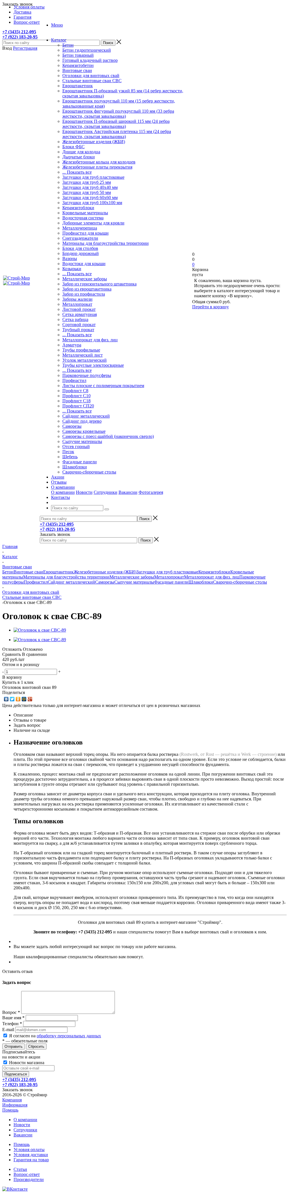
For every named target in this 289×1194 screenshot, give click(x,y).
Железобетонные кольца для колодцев (98, 162)
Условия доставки (31, 1154)
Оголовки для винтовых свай (90, 75)
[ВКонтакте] (6, 699)
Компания (12, 1099)
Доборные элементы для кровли (93, 223)
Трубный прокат (78, 329)
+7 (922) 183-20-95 (20, 36)
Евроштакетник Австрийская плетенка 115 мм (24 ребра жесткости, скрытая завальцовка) (116, 134)
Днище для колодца (81, 151)
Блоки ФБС (73, 146)
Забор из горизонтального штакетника (99, 283)
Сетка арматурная (79, 314)
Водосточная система (83, 217)
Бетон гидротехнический (86, 50)
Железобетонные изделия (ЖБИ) (93, 141)
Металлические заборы (84, 278)
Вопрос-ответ (27, 1174)
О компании (63, 492)
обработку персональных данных (69, 1035)
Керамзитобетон (78, 65)
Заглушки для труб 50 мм (86, 192)
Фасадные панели (79, 461)
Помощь (10, 1110)
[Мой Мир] (24, 699)
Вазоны (69, 258)
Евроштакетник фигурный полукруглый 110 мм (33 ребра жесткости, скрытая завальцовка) (118, 114)
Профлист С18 (76, 400)
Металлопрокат (77, 304)
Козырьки (71, 268)
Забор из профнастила (83, 294)
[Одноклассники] (18, 699)
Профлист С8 (75, 390)
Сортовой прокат (79, 324)
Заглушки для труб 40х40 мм (90, 187)
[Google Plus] (30, 699)
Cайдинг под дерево (82, 421)
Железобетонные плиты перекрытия (97, 167)
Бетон (68, 45)
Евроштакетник (77, 85)
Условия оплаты (29, 1149)
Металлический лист (82, 355)
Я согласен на (55, 1035)
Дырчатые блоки (78, 156)
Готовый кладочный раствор (90, 60)
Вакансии (128, 492)
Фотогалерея (151, 492)
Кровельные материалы (85, 212)
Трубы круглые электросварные (93, 365)
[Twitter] (12, 699)
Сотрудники (105, 492)
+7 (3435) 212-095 (19, 31)
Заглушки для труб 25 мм (86, 182)
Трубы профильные (81, 350)
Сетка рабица (75, 319)
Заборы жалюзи (77, 299)
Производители (29, 1179)
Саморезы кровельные (84, 431)
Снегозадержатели (80, 238)
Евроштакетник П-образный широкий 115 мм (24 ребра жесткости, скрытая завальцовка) (116, 124)
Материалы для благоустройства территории (105, 243)
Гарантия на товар (31, 1159)
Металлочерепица (79, 228)
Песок (68, 451)
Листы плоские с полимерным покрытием (103, 385)
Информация (14, 1105)
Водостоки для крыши (84, 263)
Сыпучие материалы (82, 441)
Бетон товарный (78, 55)
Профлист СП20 (78, 405)
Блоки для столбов (80, 248)
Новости (84, 492)
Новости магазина (26, 1062)
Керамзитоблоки (78, 207)
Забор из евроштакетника (86, 289)
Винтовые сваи (77, 70)
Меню (57, 25)
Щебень (70, 456)
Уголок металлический (84, 360)
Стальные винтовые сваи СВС (92, 80)
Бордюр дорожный (80, 253)
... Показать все (77, 172)
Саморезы (72, 426)
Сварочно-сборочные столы (89, 472)
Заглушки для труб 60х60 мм (90, 197)
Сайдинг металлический (86, 416)
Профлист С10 (76, 395)
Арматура (71, 344)
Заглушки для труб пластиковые (93, 177)
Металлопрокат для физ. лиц (90, 339)
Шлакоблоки (74, 466)
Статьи (20, 1169)
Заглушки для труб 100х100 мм (92, 202)
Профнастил (74, 380)
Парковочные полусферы (86, 375)
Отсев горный (76, 446)
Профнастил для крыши (85, 233)
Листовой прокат (79, 309)
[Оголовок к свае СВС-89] (40, 630)
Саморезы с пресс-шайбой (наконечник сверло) (108, 436)
